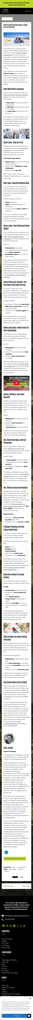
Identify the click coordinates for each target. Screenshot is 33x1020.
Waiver (4, 989)
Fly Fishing (5, 945)
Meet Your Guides (8, 987)
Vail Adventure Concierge (11, 994)
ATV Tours (5, 943)
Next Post (26, 886)
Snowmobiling (7, 939)
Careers (4, 992)
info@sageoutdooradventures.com (17, 915)
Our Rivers (5, 971)
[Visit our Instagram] (11, 926)
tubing (20, 869)
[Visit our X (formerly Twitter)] (18, 926)
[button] (30, 998)
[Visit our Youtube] (24, 926)
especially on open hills (16, 448)
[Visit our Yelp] (21, 926)
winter (6, 871)
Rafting (4, 941)
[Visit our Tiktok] (14, 926)
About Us (5, 985)
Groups (4, 966)
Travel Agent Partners (9, 960)
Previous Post (8, 886)
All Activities (6, 947)
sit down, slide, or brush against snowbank (16, 237)
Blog (14, 867)
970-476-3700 (10, 919)
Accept (17, 1016)
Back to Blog (7, 19)
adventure (12, 869)
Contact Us (6, 996)
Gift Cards (5, 962)
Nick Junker (22, 867)
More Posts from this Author (15, 858)
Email (21, 877)
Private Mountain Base (10, 973)
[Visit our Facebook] (3, 926)
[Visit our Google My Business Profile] (7, 926)
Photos (4, 968)
